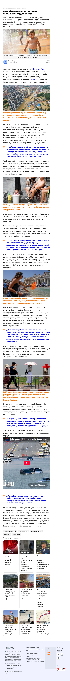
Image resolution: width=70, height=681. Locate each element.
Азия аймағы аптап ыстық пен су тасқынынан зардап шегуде (20, 12)
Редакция (49, 651)
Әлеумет (14, 8)
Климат (7, 534)
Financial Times (39, 69)
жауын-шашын (36, 531)
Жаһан (19, 8)
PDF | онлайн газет (49, 654)
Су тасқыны (24, 531)
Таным (24, 8)
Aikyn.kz (34, 79)
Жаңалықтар (7, 8)
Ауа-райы (16, 534)
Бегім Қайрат (12, 61)
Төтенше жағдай (10, 531)
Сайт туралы (50, 649)
